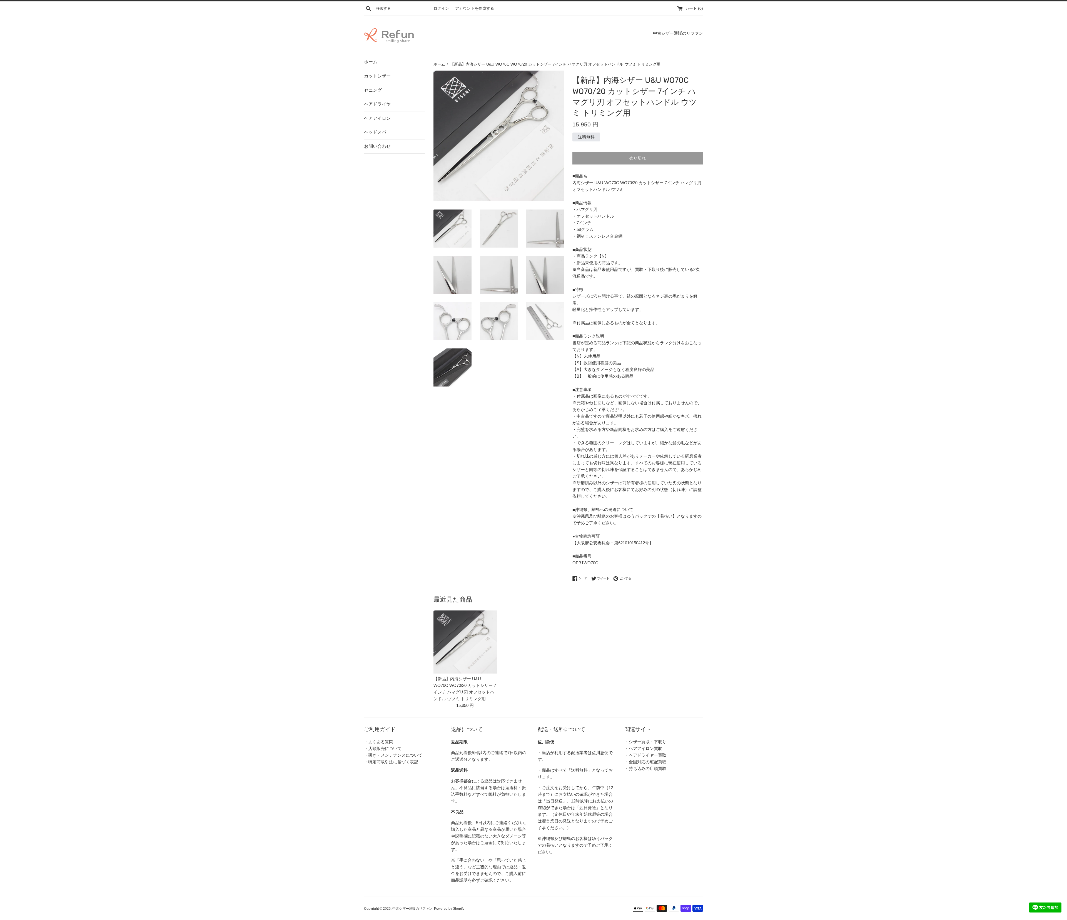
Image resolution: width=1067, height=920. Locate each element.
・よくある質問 (378, 741)
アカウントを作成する (474, 8)
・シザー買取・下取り (645, 741)
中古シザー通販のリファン (412, 909)
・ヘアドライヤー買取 (645, 755)
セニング (373, 90)
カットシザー (377, 76)
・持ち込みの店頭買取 (645, 768)
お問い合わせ (377, 146)
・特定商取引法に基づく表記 (391, 761)
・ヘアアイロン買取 (643, 748)
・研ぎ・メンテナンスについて (393, 755)
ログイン (441, 8)
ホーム (370, 61)
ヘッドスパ (375, 132)
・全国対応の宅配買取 (645, 761)
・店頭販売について (383, 748)
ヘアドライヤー (379, 104)
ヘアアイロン (377, 118)
